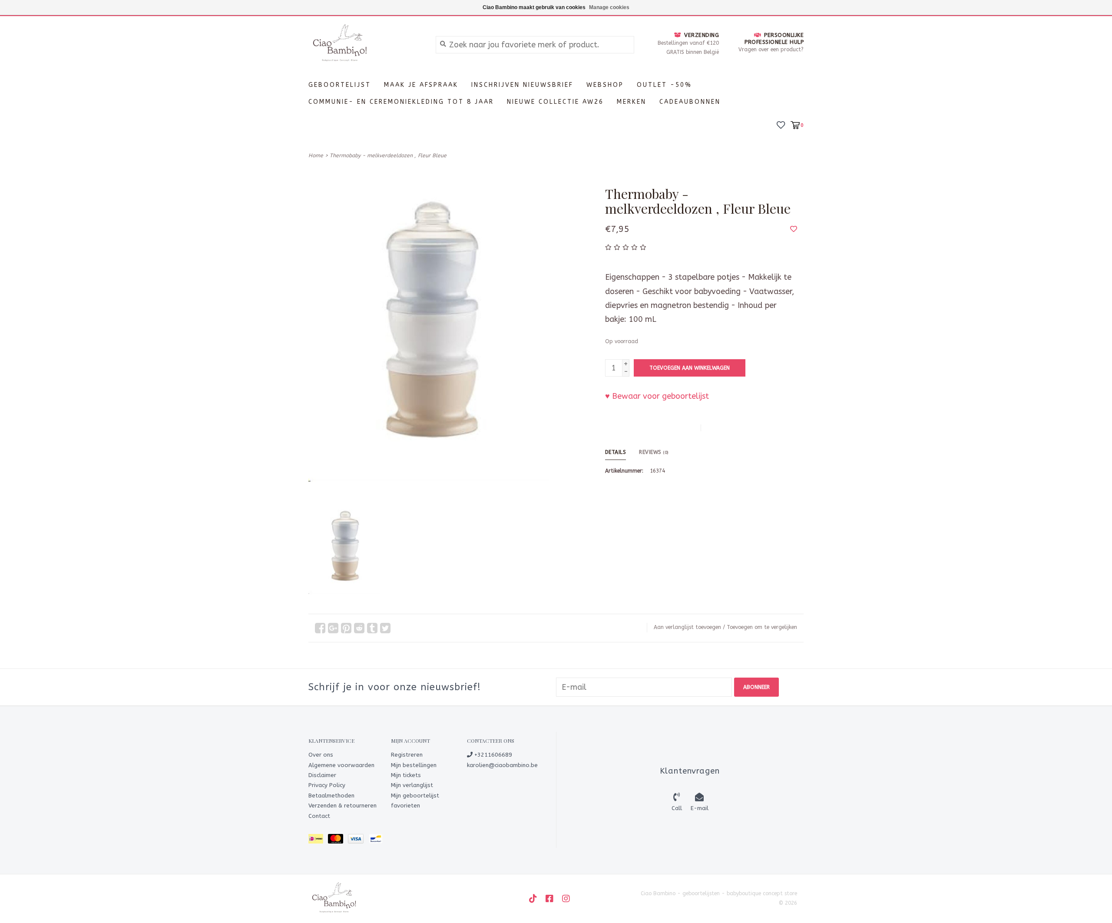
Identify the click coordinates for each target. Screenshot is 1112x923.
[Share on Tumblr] (372, 628)
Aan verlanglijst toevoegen (687, 627)
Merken (631, 102)
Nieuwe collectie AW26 (555, 102)
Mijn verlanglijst (412, 785)
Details (615, 452)
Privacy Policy (326, 785)
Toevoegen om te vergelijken (762, 627)
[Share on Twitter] (385, 628)
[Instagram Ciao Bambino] (566, 898)
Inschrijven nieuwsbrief (522, 85)
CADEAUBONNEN (690, 102)
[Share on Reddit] (359, 628)
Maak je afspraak (421, 85)
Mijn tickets (406, 775)
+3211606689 (492, 754)
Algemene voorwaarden (341, 765)
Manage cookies (609, 7)
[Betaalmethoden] (318, 840)
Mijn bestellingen (414, 765)
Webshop (605, 85)
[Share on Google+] (333, 628)
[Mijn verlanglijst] (780, 124)
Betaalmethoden (331, 795)
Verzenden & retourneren (342, 805)
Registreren (407, 754)
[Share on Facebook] (320, 628)
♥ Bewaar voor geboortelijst (657, 396)
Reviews (654, 452)
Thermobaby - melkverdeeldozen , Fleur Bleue (388, 155)
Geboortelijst (339, 85)
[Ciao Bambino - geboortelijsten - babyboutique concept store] (365, 44)
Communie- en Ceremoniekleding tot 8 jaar (401, 102)
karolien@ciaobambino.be (502, 765)
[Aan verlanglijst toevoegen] (793, 229)
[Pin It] (346, 628)
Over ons (320, 754)
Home (315, 155)
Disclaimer (322, 775)
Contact (319, 816)
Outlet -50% (664, 85)
